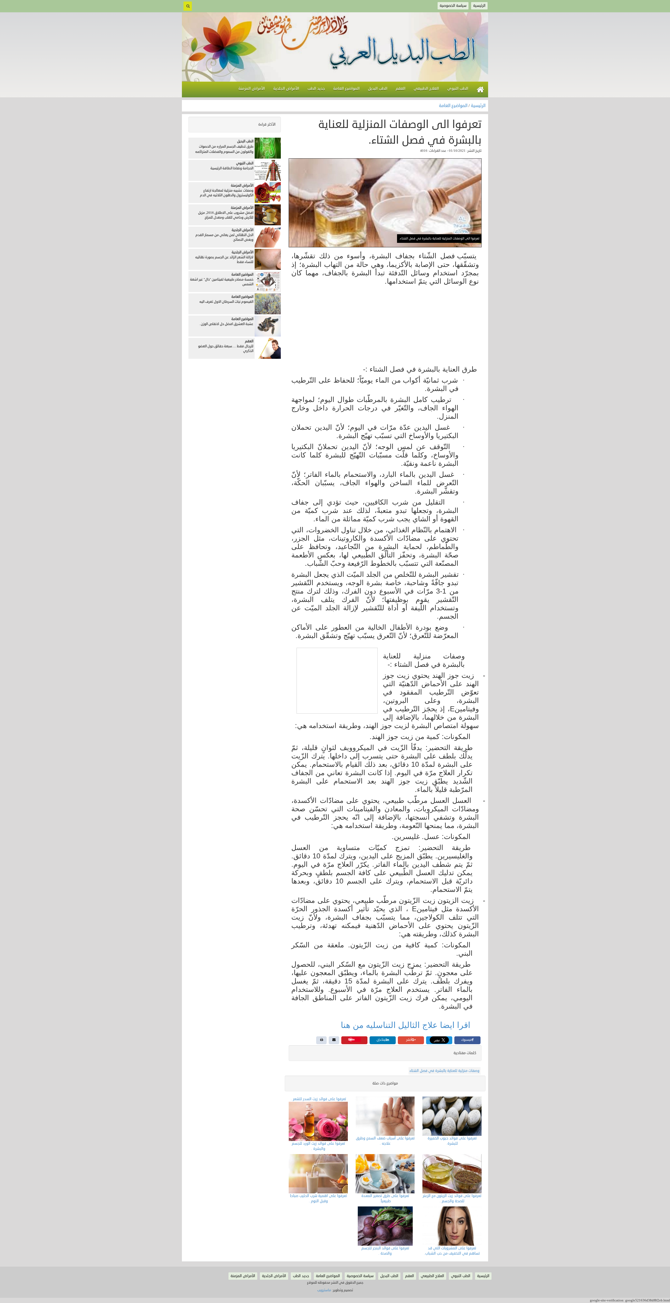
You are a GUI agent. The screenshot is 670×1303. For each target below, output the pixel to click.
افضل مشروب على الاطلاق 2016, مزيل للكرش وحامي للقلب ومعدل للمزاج (225, 215)
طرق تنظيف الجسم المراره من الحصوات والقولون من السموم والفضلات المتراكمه (224, 149)
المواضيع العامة (453, 106)
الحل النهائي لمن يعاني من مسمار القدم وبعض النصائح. (224, 237)
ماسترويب (324, 1290)
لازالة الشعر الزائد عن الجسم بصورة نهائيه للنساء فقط (224, 260)
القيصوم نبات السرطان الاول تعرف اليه (226, 301)
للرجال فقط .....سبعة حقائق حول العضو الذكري (225, 349)
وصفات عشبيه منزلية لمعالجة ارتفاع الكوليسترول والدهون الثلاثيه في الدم (226, 193)
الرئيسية (478, 106)
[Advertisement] (385, 325)
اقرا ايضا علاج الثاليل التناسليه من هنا (405, 1025)
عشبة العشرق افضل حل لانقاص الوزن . (226, 324)
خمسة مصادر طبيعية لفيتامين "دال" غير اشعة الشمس (221, 282)
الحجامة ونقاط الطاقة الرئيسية (231, 168)
